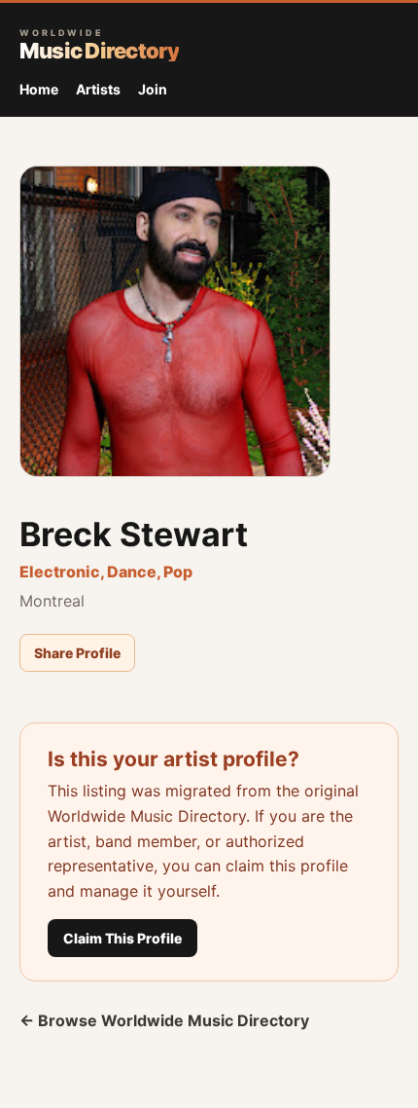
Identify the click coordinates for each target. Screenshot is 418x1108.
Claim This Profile (122, 938)
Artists (98, 89)
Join (152, 89)
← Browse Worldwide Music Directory (164, 1020)
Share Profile (77, 653)
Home (38, 89)
